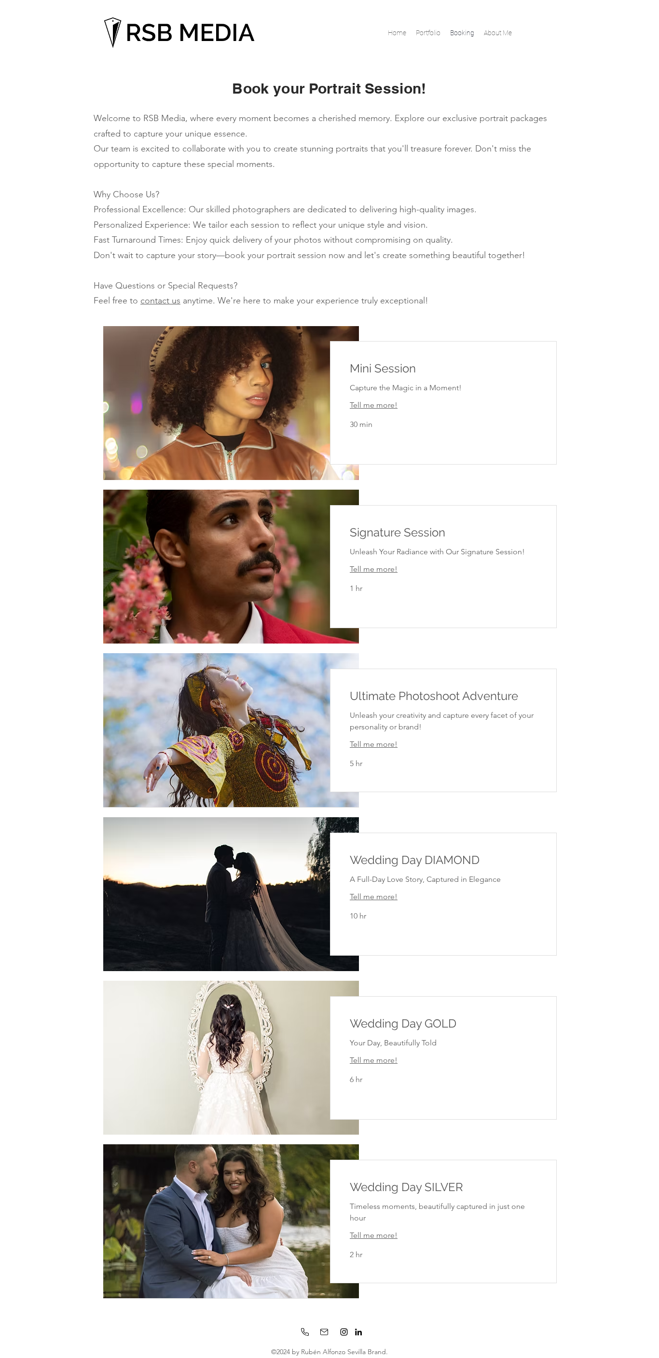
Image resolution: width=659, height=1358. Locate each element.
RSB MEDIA (190, 32)
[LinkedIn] (358, 1332)
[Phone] (305, 1332)
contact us (160, 300)
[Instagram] (344, 1332)
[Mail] (324, 1332)
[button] (428, 33)
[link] (443, 368)
